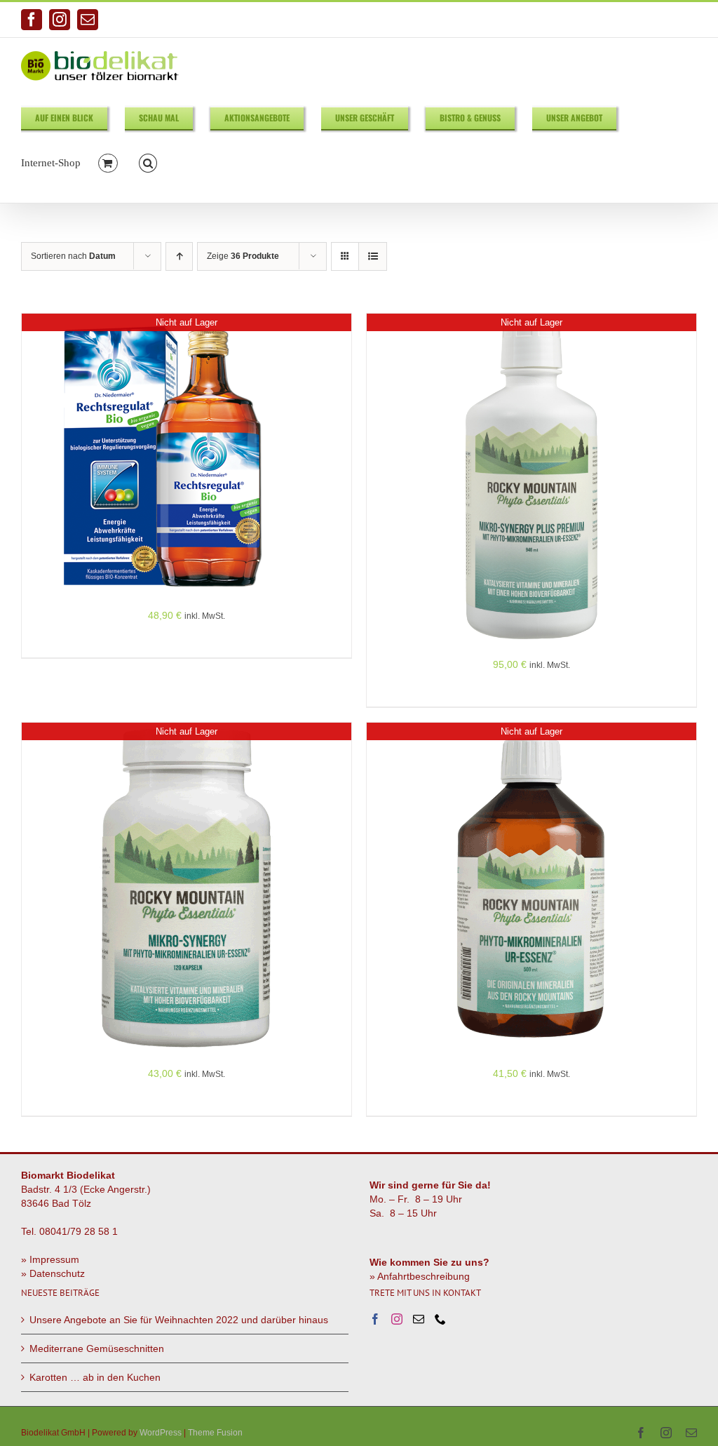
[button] (148, 162)
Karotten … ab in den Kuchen (95, 1377)
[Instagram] (396, 1319)
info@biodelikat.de (661, 20)
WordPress (161, 1433)
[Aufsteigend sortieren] (179, 256)
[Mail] (418, 1319)
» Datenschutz (53, 1273)
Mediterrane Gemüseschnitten (96, 1348)
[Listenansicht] (372, 256)
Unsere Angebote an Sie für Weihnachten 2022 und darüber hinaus (178, 1319)
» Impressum (50, 1259)
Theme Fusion (215, 1433)
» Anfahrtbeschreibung (420, 1276)
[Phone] (440, 1319)
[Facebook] (375, 1319)
